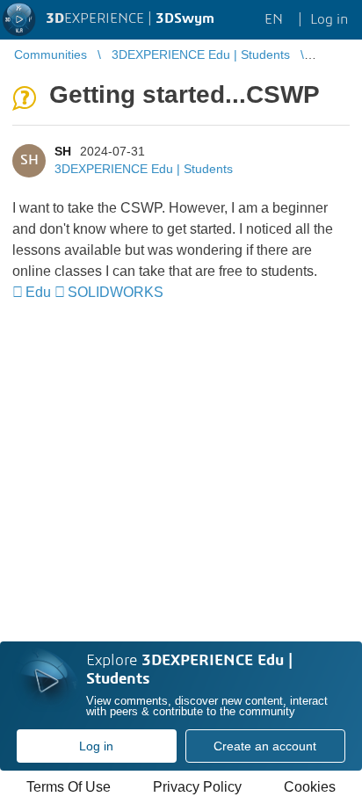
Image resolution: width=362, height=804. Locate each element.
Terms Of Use (68, 786)
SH (62, 151)
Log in (96, 746)
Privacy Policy (197, 786)
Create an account (265, 746)
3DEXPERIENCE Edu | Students (143, 169)
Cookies (310, 786)
